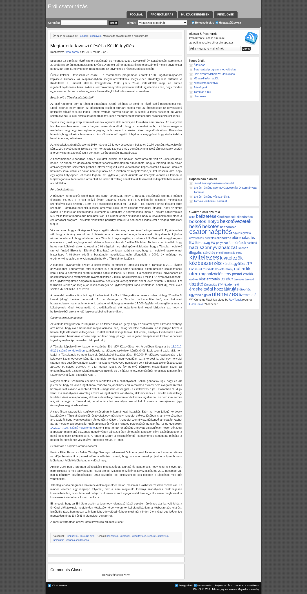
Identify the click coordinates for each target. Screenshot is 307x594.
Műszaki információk (206, 78)
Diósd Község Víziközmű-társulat (214, 183)
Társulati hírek (87, 536)
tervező (249, 279)
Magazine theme (247, 589)
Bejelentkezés (222, 585)
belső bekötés (204, 226)
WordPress (253, 585)
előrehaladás (243, 237)
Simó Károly (72, 52)
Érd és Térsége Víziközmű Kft (211, 196)
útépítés (245, 289)
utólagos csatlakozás (77, 540)
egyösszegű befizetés (202, 238)
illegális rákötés (202, 252)
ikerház (243, 248)
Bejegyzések (186, 585)
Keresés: (54, 22)
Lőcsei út (195, 269)
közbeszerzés (205, 263)
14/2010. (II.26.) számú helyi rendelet (73, 427)
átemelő (233, 284)
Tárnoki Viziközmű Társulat (210, 201)
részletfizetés (209, 279)
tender (226, 278)
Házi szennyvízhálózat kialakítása (214, 74)
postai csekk (242, 274)
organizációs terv (216, 273)
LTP (248, 264)
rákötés (193, 279)
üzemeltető (247, 295)
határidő (252, 243)
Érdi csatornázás (68, 6)
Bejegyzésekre (204, 22)
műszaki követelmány (218, 269)
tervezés (239, 279)
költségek (125, 536)
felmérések (237, 242)
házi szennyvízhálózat (213, 247)
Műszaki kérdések (195, 14)
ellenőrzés (223, 238)
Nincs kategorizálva (206, 83)
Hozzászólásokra (230, 22)
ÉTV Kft (222, 284)
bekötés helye (204, 221)
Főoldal (136, 14)
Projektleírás (162, 14)
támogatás (58, 540)
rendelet (151, 536)
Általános (199, 65)
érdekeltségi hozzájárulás (214, 289)
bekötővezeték (235, 221)
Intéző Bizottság (226, 252)
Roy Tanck (235, 299)
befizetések (207, 216)
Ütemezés (200, 96)
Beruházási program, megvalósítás (215, 69)
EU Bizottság (199, 242)
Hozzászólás (204, 585)
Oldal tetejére (59, 585)
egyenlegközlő (242, 233)
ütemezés (225, 293)
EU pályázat (219, 243)
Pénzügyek (225, 14)
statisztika (163, 536)
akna (192, 216)
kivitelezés (204, 257)
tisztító (196, 284)
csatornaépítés (210, 231)
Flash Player (197, 304)
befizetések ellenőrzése (236, 216)
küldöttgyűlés (139, 536)
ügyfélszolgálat (200, 295)
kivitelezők (231, 258)
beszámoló (112, 536)
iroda (239, 252)
